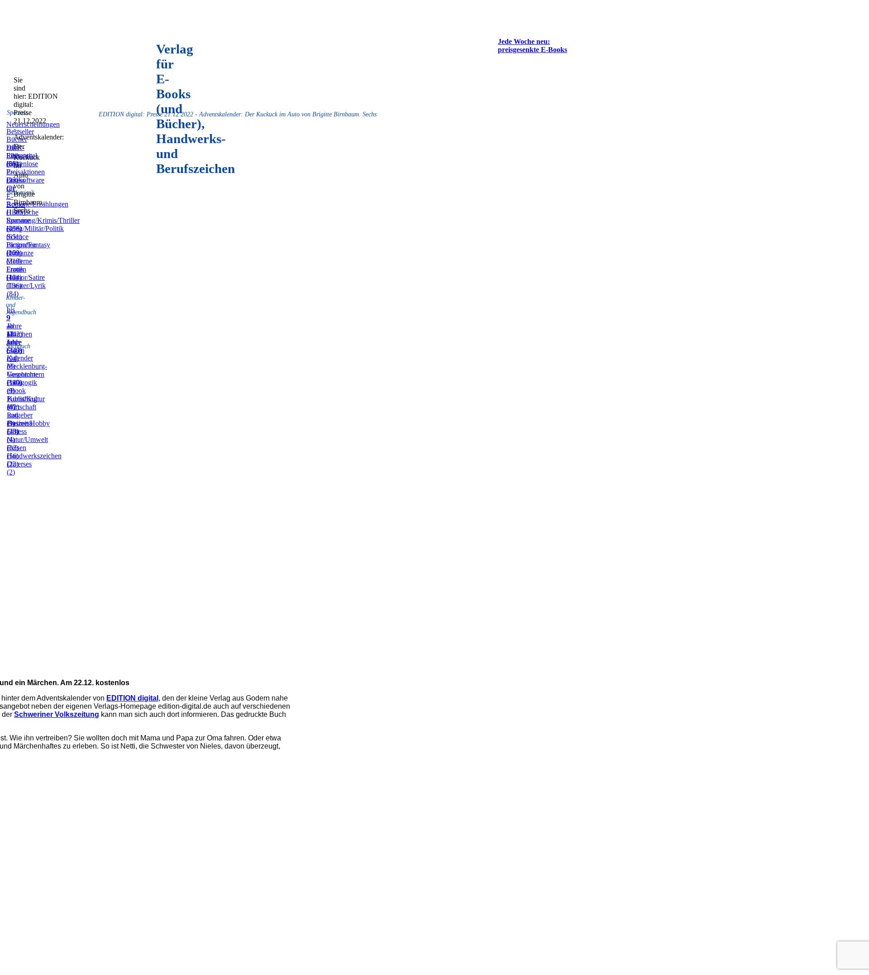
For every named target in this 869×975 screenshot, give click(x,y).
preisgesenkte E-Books (532, 49)
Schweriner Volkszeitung (56, 714)
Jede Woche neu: (524, 41)
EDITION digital (132, 698)
